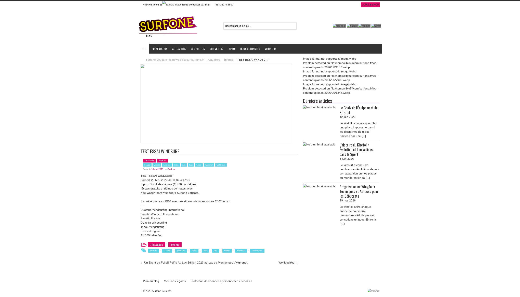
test (191, 165)
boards (147, 165)
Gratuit (157, 165)
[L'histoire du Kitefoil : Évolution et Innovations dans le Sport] (319, 144)
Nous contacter (250, 48)
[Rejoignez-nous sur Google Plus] (352, 26)
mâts (176, 165)
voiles (198, 165)
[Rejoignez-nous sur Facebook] (340, 26)
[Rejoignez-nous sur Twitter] (376, 26)
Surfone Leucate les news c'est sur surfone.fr (175, 59)
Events (228, 59)
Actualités (179, 48)
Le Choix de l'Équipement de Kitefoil (359, 110)
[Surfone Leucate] (168, 16)
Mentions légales (175, 281)
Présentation (159, 48)
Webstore (271, 48)
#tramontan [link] (191, 201)
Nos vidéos (216, 48)
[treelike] (373, 290)
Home (144, 48)
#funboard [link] (169, 192)
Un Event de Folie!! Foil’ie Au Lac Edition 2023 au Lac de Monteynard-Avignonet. (194, 262)
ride (183, 165)
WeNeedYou (288, 262)
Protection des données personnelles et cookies (221, 281)
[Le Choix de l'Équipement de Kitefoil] (319, 107)
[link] (148, 192)
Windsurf (209, 165)
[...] (364, 136)
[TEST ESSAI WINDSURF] (216, 66)
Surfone (172, 169)
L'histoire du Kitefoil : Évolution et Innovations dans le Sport (356, 149)
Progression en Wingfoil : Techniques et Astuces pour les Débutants (359, 191)
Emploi (231, 48)
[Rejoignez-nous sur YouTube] (364, 26)
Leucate (167, 165)
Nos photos (198, 48)
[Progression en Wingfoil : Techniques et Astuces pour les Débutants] (319, 186)
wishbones (221, 165)
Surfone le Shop (224, 4)
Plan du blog (151, 281)
